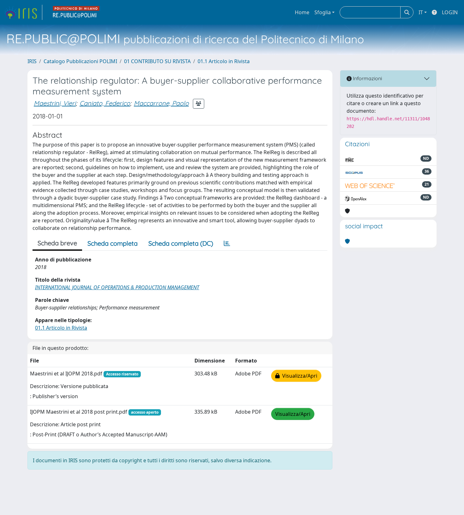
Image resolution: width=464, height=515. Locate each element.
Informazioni (367, 78)
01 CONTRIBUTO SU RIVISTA (157, 61)
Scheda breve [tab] (57, 243)
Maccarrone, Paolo (161, 103)
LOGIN (450, 12)
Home (302, 12)
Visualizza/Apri (298, 375)
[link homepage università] (76, 12)
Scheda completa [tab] (112, 243)
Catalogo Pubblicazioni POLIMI (80, 61)
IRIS (32, 61)
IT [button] (421, 12)
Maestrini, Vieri (55, 103)
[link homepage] (23, 12)
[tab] (226, 243)
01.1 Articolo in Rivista (224, 61)
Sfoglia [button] (322, 12)
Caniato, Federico (105, 103)
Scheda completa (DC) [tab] (180, 243)
